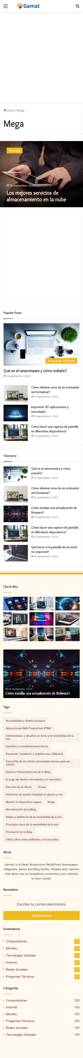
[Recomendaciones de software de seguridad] (41, 603)
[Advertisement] (41, 57)
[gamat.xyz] (28, 6)
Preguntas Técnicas (20, 976)
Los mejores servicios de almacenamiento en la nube (36, 196)
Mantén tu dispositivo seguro (23, 802)
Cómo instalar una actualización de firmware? (38, 693)
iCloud (42, 787)
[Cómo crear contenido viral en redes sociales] (67, 634)
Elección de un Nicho (19, 787)
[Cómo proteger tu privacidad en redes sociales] (15, 603)
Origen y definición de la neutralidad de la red (34, 817)
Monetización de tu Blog (21, 809)
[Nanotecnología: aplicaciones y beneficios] (67, 603)
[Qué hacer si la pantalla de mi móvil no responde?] (16, 553)
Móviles (11, 948)
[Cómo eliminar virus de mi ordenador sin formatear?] (16, 393)
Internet (11, 962)
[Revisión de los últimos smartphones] (41, 634)
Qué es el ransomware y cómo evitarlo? (35, 370)
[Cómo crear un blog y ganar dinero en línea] (41, 619)
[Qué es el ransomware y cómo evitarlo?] (16, 474)
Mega (51, 802)
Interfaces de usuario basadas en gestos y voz (34, 794)
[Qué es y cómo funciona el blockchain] (15, 634)
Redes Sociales (17, 969)
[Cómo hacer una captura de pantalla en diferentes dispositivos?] (16, 432)
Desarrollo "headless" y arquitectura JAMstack (35, 753)
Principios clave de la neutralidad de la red (32, 824)
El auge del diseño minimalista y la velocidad (33, 779)
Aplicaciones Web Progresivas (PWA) (28, 728)
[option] (41, 673)
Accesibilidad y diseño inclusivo (25, 720)
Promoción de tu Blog (19, 832)
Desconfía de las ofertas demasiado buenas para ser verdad (38, 763)
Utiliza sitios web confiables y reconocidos (32, 839)
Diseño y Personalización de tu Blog (28, 772)
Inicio (10, 110)
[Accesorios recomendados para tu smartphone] (67, 619)
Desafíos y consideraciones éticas (27, 746)
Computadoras (16, 941)
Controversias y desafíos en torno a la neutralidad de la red (39, 737)
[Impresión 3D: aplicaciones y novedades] (16, 413)
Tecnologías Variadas (21, 955)
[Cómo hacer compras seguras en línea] (15, 619)
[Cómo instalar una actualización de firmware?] (16, 514)
